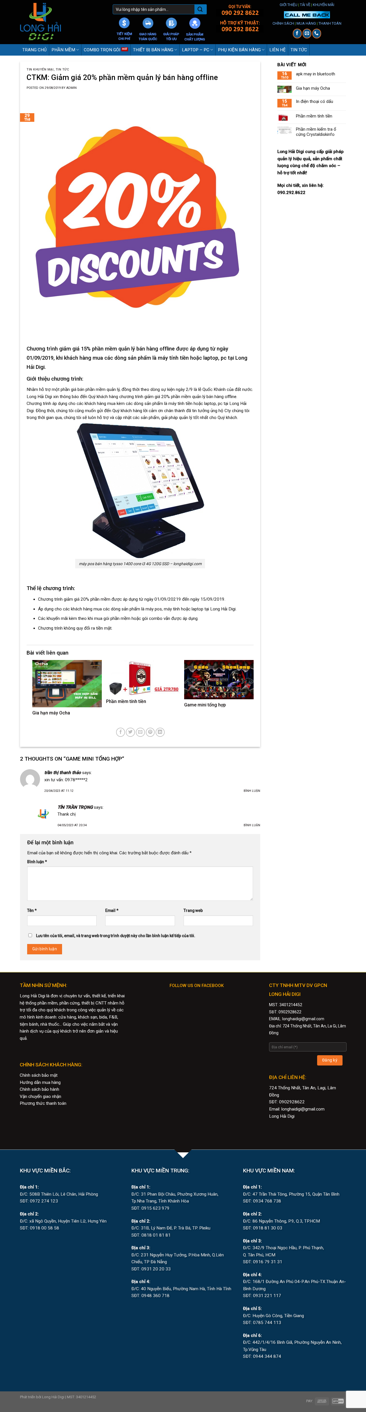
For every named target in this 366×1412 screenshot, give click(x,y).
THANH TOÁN (330, 23)
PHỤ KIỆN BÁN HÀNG (239, 49)
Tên (32, 910)
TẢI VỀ (305, 5)
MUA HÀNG (306, 23)
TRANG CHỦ (34, 49)
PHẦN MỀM (63, 49)
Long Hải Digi (281, 1116)
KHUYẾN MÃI (323, 5)
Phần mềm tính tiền (126, 701)
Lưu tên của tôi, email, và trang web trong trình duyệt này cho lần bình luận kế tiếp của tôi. (115, 935)
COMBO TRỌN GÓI (102, 49)
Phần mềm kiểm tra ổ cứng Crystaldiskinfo (316, 132)
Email (111, 910)
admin (71, 88)
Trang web (193, 910)
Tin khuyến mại (40, 69)
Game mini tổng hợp (205, 705)
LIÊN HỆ (277, 49)
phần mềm (100, 599)
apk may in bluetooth (315, 74)
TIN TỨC (299, 49)
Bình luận (252, 791)
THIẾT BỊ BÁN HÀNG (153, 49)
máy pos (154, 609)
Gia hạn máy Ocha (51, 713)
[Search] (200, 9)
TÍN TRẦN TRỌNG (75, 807)
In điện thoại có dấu (314, 101)
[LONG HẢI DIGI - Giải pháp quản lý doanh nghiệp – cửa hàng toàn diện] (62, 22)
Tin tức (62, 69)
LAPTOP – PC (195, 49)
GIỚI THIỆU (288, 5)
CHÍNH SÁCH (283, 23)
